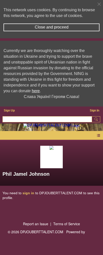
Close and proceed (51, 27)
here (36, 91)
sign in (28, 193)
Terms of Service (66, 223)
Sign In (94, 110)
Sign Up (9, 110)
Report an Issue (35, 223)
